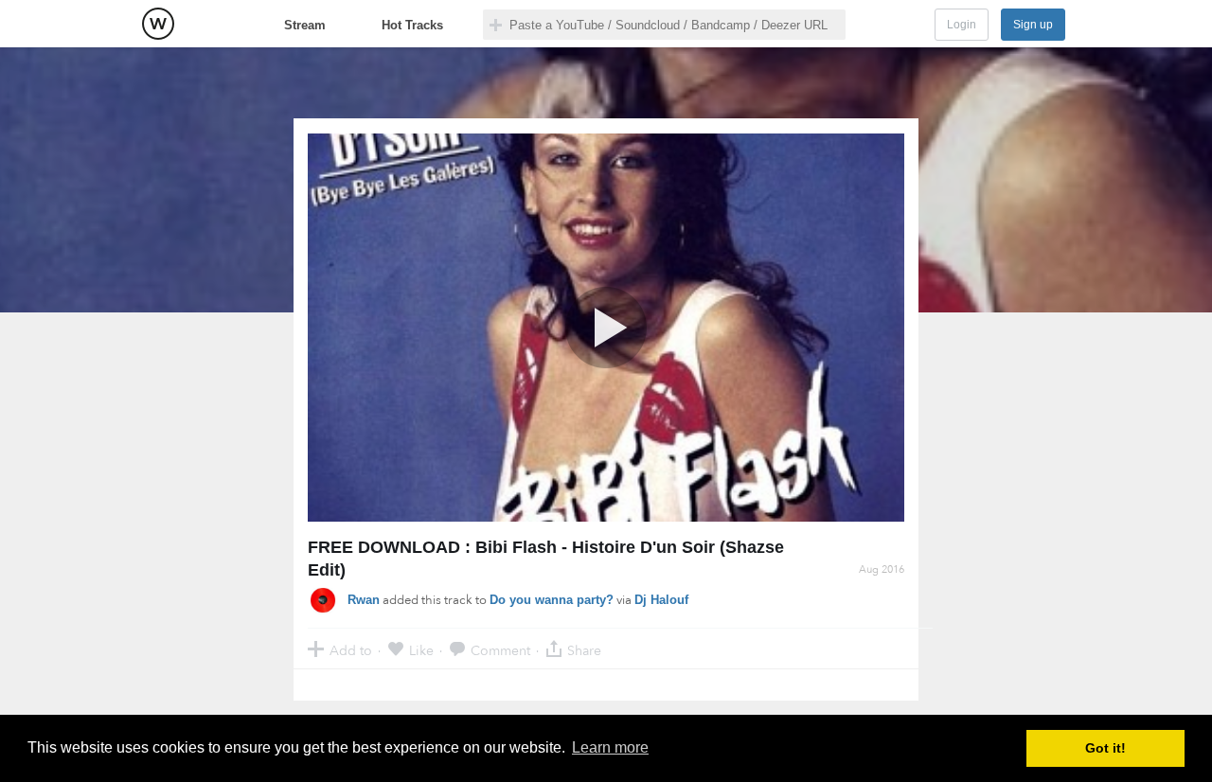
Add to (351, 650)
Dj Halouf (661, 600)
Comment (500, 650)
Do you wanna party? (552, 600)
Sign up (1033, 24)
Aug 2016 (881, 569)
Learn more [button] (610, 747)
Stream (305, 25)
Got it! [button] (1105, 747)
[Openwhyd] (158, 24)
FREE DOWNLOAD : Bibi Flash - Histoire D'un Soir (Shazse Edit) (546, 558)
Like (421, 650)
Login (961, 24)
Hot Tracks (412, 25)
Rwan (364, 600)
